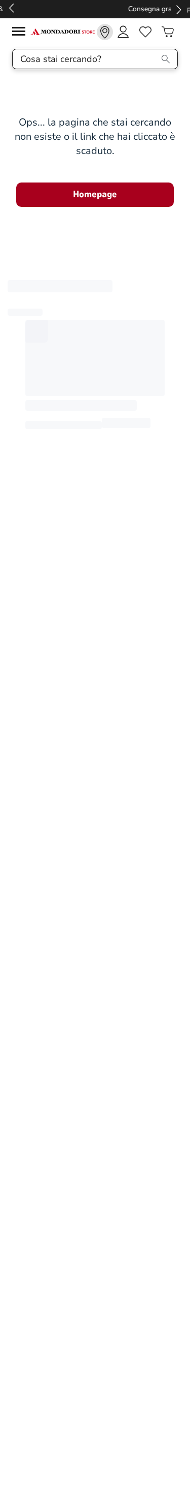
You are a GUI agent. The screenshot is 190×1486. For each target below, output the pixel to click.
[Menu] (21, 32)
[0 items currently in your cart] (168, 32)
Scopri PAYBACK (95, 9)
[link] (105, 32)
